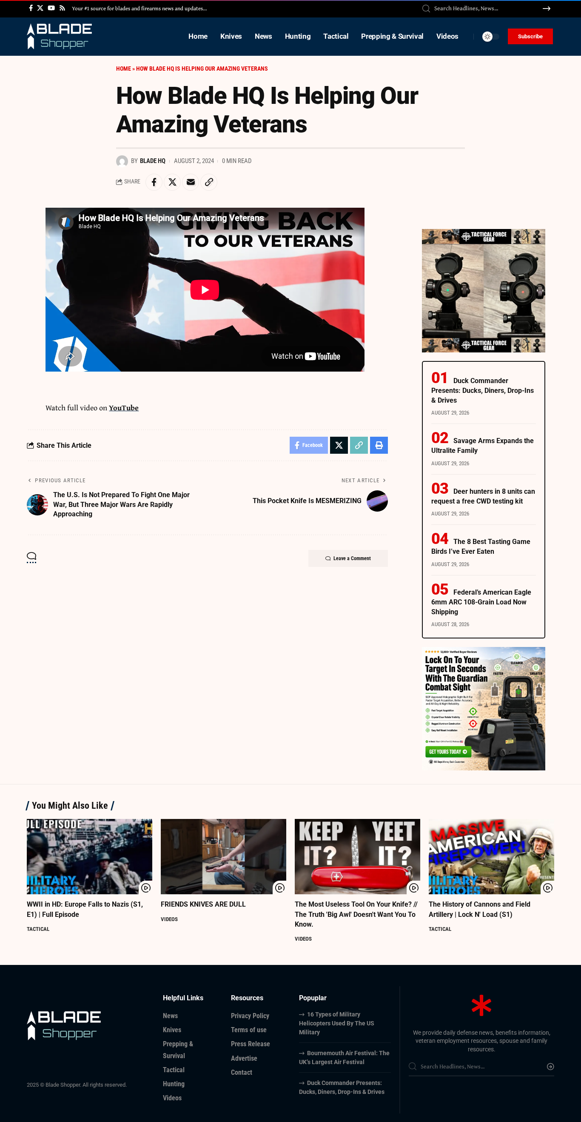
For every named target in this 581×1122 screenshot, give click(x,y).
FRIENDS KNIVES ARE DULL (203, 904)
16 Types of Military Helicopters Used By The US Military (336, 1023)
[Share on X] (172, 182)
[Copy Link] (208, 182)
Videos (169, 919)
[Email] (190, 182)
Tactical (38, 929)
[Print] (379, 445)
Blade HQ (152, 161)
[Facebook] (31, 8)
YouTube (124, 407)
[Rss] (62, 8)
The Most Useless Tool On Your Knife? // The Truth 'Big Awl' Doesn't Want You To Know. (356, 914)
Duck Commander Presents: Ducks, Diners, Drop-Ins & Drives (482, 390)
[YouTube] (51, 8)
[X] (40, 8)
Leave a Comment (352, 558)
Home (123, 68)
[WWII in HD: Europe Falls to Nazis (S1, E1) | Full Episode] (89, 856)
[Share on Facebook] (153, 182)
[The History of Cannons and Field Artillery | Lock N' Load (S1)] (491, 856)
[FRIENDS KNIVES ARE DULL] (223, 856)
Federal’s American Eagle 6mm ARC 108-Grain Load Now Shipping (481, 602)
